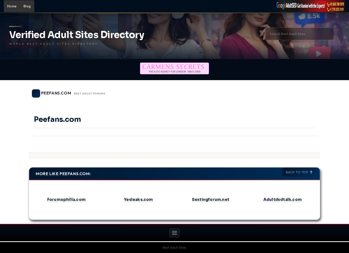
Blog (27, 6)
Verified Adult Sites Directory (76, 35)
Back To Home (307, 90)
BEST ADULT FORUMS (90, 93)
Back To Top (297, 172)
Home (12, 6)
